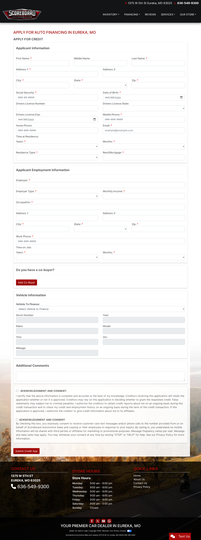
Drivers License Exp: (28, 114)
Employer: (22, 180)
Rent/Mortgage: (112, 152)
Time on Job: (24, 247)
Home (137, 475)
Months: (108, 141)
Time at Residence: (27, 136)
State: (77, 80)
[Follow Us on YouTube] (103, 521)
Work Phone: (23, 236)
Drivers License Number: (31, 103)
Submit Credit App (26, 451)
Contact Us (140, 483)
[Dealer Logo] (46, 14)
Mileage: (21, 348)
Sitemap (105, 531)
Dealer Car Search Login (78, 531)
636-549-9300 (188, 3)
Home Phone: (24, 125)
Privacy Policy (164, 434)
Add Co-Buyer (26, 282)
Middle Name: (82, 58)
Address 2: (109, 69)
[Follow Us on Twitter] (97, 521)
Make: (19, 326)
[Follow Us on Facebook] (92, 521)
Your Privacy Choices (118, 531)
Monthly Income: (113, 191)
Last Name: (138, 58)
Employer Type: (25, 191)
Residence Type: (26, 152)
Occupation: (23, 202)
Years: (20, 141)
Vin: (105, 337)
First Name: (23, 58)
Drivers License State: (116, 103)
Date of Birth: (111, 92)
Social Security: (25, 92)
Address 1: (22, 69)
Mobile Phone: (111, 114)
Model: (107, 326)
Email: (106, 125)
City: (19, 80)
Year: (106, 315)
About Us (139, 479)
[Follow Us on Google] (109, 521)
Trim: (19, 337)
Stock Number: (25, 315)
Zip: (134, 80)
